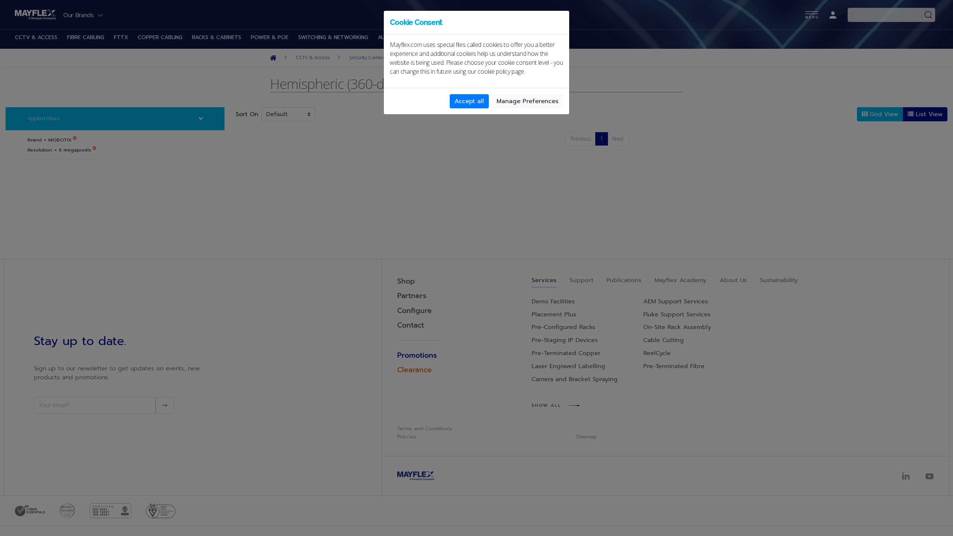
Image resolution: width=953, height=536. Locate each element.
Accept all (469, 101)
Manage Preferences (527, 101)
